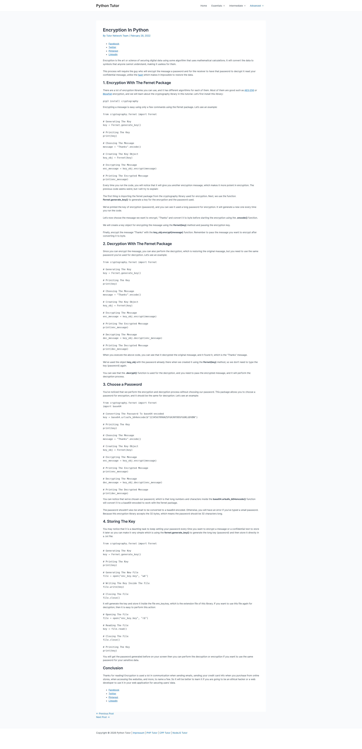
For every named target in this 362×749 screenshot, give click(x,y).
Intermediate (236, 5)
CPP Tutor (165, 732)
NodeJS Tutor (180, 732)
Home (204, 5)
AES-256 (249, 90)
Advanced (255, 5)
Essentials (216, 5)
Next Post (103, 717)
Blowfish (107, 93)
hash (140, 74)
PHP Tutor (151, 732)
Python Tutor (107, 5)
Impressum (138, 732)
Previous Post (105, 713)
